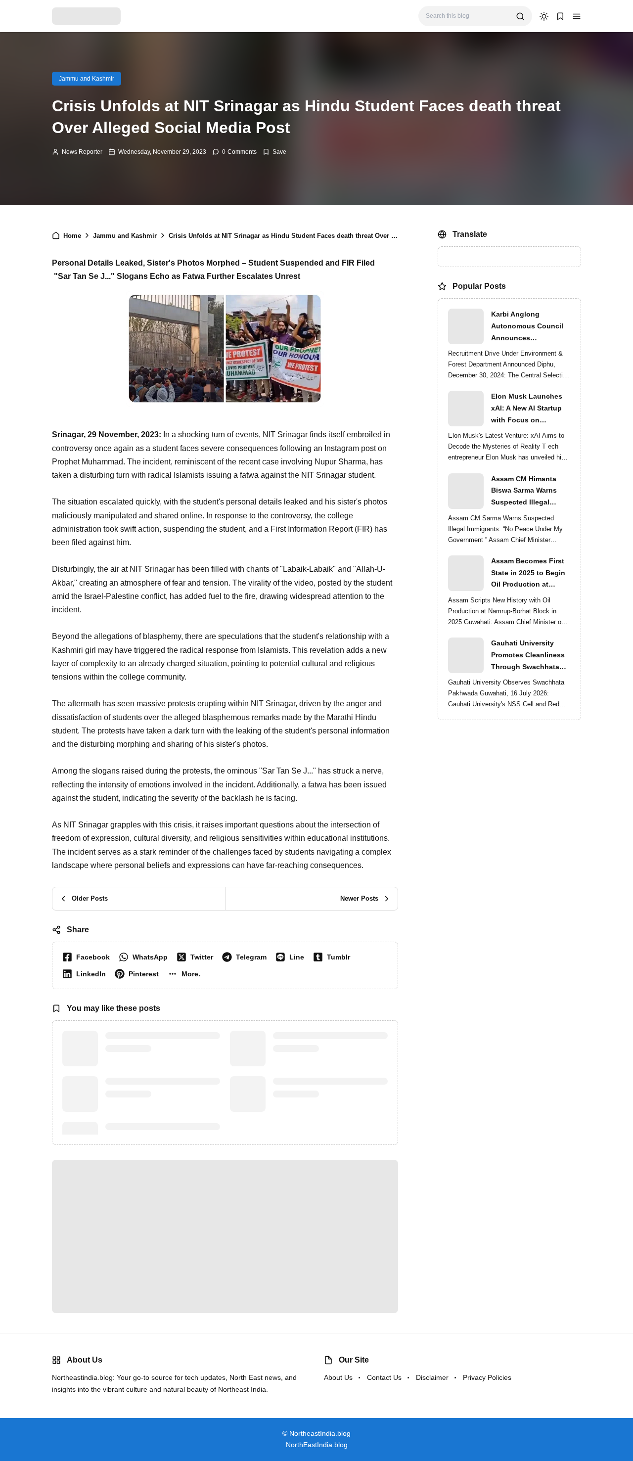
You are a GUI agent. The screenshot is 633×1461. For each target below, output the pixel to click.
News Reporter (82, 151)
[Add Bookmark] (274, 151)
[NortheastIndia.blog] (86, 15)
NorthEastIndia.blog (317, 1445)
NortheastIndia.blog (329, 1433)
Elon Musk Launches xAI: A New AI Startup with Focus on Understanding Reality (529, 409)
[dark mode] (544, 16)
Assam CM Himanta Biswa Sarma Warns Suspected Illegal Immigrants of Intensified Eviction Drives (524, 491)
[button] (576, 16)
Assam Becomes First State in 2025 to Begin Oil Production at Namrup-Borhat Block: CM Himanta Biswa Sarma (528, 574)
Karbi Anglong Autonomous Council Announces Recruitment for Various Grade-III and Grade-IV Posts (531, 327)
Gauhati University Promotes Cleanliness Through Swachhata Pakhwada (528, 656)
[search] (520, 16)
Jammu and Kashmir (86, 78)
